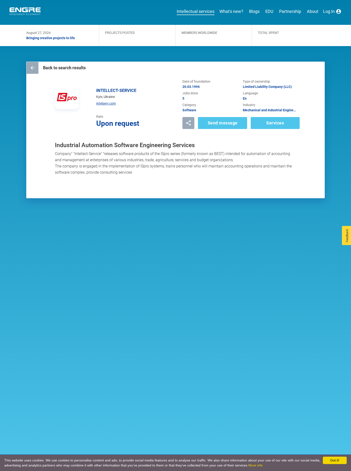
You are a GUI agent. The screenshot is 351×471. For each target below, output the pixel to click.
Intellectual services (195, 11)
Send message (223, 122)
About (312, 11)
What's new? (231, 11)
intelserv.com (106, 103)
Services (275, 122)
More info (255, 465)
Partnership (290, 11)
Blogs (254, 11)
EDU (269, 11)
